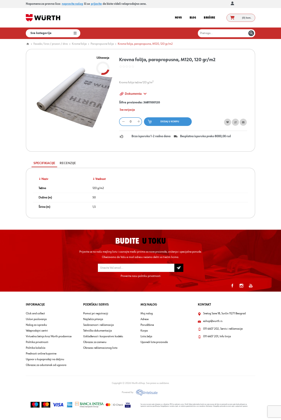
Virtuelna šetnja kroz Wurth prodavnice (48, 336)
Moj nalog (146, 313)
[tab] (44, 163)
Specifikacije (44, 163)
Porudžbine (147, 325)
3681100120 (151, 102)
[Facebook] (232, 286)
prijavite (96, 4)
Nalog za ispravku (36, 325)
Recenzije (68, 163)
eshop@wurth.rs (213, 321)
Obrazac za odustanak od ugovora (46, 365)
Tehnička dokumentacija (97, 330)
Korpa (144, 330)
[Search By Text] (251, 33)
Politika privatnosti (37, 342)
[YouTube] (251, 286)
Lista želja (146, 336)
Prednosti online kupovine (41, 353)
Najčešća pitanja (93, 319)
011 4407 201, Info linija (217, 336)
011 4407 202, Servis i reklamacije (223, 328)
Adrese (144, 319)
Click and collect (35, 313)
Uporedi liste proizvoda (154, 342)
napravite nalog (72, 4)
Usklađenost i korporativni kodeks (103, 336)
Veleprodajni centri (37, 330)
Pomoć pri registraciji (95, 313)
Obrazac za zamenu (94, 342)
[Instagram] (241, 286)
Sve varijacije (127, 109)
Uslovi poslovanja (36, 319)
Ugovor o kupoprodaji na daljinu (45, 359)
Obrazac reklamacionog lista (100, 347)
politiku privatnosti (149, 276)
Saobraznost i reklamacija (98, 325)
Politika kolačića (35, 347)
